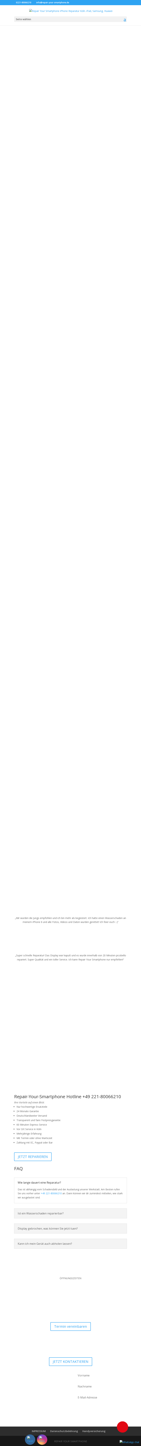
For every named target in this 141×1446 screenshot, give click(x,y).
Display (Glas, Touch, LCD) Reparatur (70, 99)
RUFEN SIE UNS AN (72, 119)
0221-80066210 (23, 2)
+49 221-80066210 (51, 1193)
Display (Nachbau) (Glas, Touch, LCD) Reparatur (70, 150)
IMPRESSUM (39, 1431)
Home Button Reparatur (70, 775)
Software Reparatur (70, 565)
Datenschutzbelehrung (64, 1431)
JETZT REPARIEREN (33, 1156)
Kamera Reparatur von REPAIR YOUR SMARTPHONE (70, 411)
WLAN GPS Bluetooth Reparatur (70, 304)
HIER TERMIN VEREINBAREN (72, 108)
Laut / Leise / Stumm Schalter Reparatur (71, 622)
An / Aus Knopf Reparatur (70, 724)
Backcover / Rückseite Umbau (70, 201)
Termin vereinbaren (70, 1326)
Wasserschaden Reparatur (70, 463)
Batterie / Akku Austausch (70, 253)
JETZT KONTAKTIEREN (70, 1361)
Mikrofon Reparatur (70, 827)
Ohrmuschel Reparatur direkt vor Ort (70, 673)
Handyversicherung (93, 1431)
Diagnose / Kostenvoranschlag (70, 514)
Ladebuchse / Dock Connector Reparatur (70, 360)
